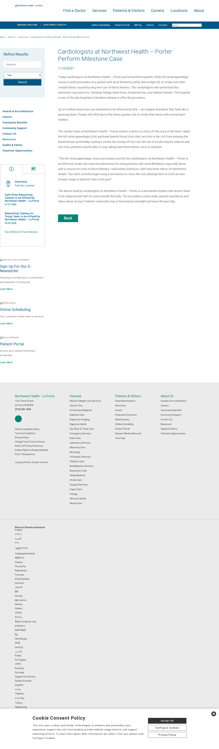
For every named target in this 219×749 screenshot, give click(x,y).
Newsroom (23, 36)
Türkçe (18, 702)
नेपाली (17, 643)
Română (19, 668)
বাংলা (17, 542)
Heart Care (75, 438)
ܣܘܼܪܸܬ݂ (18, 689)
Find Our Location (24, 185)
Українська (21, 707)
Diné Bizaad (21, 638)
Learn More (6, 289)
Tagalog (19, 693)
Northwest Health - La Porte (34, 396)
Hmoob (18, 596)
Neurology (75, 452)
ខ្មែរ (16, 634)
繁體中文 (19, 557)
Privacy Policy (22, 437)
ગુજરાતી (18, 587)
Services (75, 396)
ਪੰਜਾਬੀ (18, 664)
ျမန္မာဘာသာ (21, 548)
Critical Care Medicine (81, 410)
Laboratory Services (80, 443)
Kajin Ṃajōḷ (20, 630)
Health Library (122, 419)
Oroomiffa (20, 566)
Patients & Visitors (128, 396)
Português (20, 659)
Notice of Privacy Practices (29, 446)
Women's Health (78, 498)
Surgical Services (79, 484)
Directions (120, 405)
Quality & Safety (12, 145)
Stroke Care (76, 480)
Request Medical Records (128, 433)
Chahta (18, 562)
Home (2, 36)
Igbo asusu (20, 600)
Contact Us (9, 133)
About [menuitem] (199, 11)
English (18, 530)
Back (68, 218)
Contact (163, 25)
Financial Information (126, 415)
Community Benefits (14, 122)
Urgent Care (76, 489)
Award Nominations (125, 401)
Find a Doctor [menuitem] (74, 11)
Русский (19, 672)
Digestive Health (78, 424)
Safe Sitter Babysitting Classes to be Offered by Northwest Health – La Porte (22, 197)
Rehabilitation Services (81, 466)
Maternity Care (77, 447)
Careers (7, 116)
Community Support (14, 128)
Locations (179, 11)
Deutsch (19, 583)
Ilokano (18, 604)
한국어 (18, 617)
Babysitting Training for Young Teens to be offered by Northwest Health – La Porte (22, 216)
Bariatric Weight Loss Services (85, 401)
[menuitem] (187, 25)
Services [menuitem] (99, 11)
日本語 (18, 612)
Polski (18, 655)
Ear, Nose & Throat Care (82, 429)
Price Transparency (25, 454)
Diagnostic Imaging (79, 419)
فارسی (18, 651)
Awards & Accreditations (17, 111)
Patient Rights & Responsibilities (31, 450)
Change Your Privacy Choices (30, 441)
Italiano (18, 608)
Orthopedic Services (80, 456)
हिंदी (16, 591)
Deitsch (19, 647)
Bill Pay (138, 25)
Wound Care (76, 503)
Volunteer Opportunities (17, 150)
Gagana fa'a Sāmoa (25, 676)
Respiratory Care (78, 470)
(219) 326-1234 (23, 409)
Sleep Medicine (77, 475)
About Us (12, 36)
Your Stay (120, 438)
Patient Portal (122, 25)
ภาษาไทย (19, 698)
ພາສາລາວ (20, 625)
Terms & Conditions (25, 433)
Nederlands (21, 570)
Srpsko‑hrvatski (23, 681)
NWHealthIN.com (27, 25)
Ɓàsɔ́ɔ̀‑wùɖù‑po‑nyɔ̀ (25, 621)
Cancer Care (76, 405)
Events (150, 25)
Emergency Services (80, 433)
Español (19, 685)
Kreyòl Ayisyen (22, 579)
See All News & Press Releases (21, 231)
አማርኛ (18, 534)
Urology (73, 494)
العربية (18, 538)
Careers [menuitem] (157, 11)
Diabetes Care (77, 415)
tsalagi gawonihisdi (25, 553)
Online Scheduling (101, 25)
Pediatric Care (77, 461)
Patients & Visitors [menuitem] (129, 11)
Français (19, 574)
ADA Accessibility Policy (27, 429)
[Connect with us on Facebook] (18, 418)
